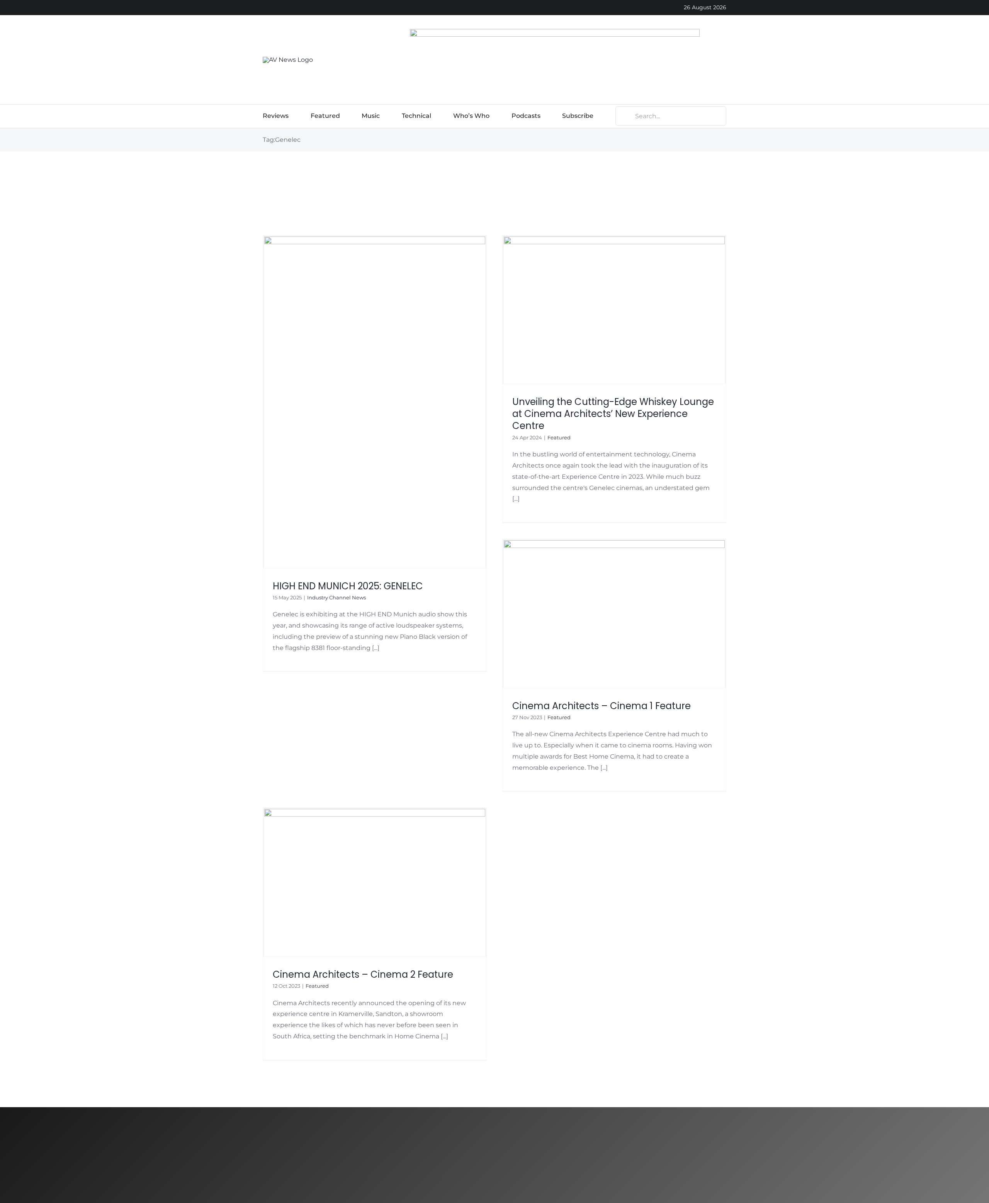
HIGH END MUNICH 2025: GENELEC (348, 586)
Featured (559, 437)
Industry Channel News (336, 597)
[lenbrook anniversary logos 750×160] (555, 32)
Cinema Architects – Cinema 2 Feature (363, 974)
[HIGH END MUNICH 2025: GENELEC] (374, 402)
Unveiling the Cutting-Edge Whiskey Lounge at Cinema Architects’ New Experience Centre (613, 413)
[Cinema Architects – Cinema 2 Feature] (374, 882)
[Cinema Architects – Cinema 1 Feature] (614, 613)
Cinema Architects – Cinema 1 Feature (601, 705)
